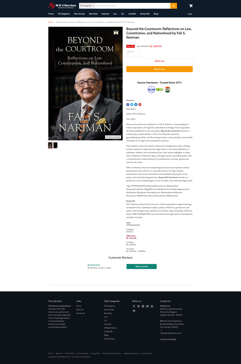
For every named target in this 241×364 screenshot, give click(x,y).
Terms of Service (82, 353)
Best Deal (93, 14)
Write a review (141, 266)
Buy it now (159, 69)
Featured (105, 14)
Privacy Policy (69, 353)
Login (190, 14)
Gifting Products (110, 328)
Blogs (156, 14)
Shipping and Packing (131, 353)
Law (115, 14)
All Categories (64, 14)
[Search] (173, 6)
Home (51, 14)
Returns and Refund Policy (112, 353)
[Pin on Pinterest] (139, 104)
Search (50, 353)
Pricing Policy (95, 353)
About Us (80, 309)
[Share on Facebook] (127, 104)
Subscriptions (109, 339)
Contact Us (80, 313)
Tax (122, 14)
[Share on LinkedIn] (135, 104)
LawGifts (132, 14)
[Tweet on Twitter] (131, 104)
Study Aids (144, 14)
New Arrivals (79, 14)
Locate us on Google (168, 339)
